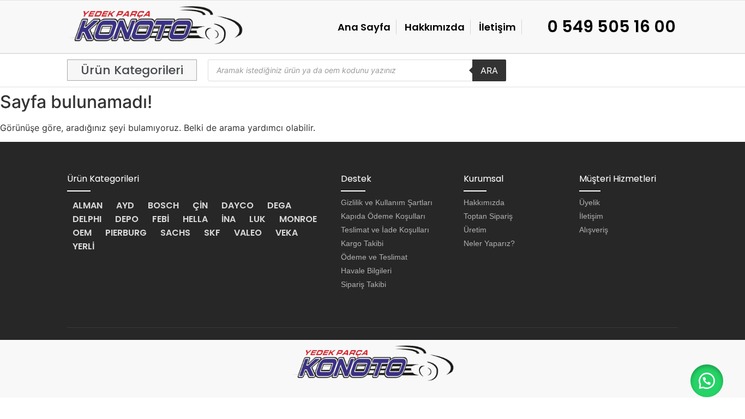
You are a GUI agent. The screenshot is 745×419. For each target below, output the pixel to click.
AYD (125, 205)
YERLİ (83, 246)
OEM (82, 232)
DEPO (127, 219)
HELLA (195, 219)
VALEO (248, 232)
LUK (257, 219)
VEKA (286, 232)
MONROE (298, 219)
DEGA (279, 205)
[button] (132, 70)
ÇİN (200, 205)
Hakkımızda (435, 27)
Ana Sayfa (364, 27)
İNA (228, 219)
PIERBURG (126, 232)
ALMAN (88, 205)
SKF (212, 232)
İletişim (497, 27)
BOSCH (163, 205)
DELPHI (87, 219)
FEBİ (160, 219)
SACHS (175, 232)
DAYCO (237, 205)
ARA (489, 70)
